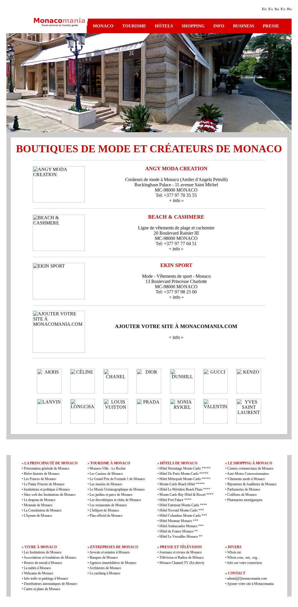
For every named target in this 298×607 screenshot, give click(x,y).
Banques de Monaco (104, 557)
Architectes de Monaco (105, 568)
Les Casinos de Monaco (106, 474)
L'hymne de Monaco (38, 516)
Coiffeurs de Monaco (242, 495)
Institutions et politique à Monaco (47, 489)
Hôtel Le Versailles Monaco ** (180, 537)
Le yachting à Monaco (105, 573)
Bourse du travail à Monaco (43, 563)
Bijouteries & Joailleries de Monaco (251, 484)
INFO (218, 26)
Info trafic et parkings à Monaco (46, 578)
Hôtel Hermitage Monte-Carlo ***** (184, 468)
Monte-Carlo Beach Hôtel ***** (182, 484)
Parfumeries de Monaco (243, 489)
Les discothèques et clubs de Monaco (115, 500)
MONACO (103, 26)
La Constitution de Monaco (42, 510)
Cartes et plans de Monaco (42, 589)
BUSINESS (243, 26)
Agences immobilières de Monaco (112, 563)
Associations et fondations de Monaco (50, 557)
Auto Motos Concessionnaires (248, 474)
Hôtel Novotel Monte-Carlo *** (181, 510)
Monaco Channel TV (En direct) (181, 563)
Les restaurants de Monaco (108, 505)
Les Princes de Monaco (40, 479)
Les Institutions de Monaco (42, 552)
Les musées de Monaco (106, 484)
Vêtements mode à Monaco (246, 479)
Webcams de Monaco (38, 573)
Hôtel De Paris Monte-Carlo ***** (183, 474)
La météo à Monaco (37, 568)
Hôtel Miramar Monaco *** (178, 521)
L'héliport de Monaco (104, 510)
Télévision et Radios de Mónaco (181, 557)
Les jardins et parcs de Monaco (111, 495)
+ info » (176, 200)
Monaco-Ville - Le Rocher (108, 468)
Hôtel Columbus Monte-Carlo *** (183, 516)
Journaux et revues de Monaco (180, 552)
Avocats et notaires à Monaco (109, 552)
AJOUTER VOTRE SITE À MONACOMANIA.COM (176, 326)
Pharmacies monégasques (244, 500)
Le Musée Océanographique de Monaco (117, 489)
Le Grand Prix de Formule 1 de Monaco (117, 479)
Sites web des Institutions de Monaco (49, 495)
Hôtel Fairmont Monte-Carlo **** (183, 505)
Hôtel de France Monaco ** (178, 531)
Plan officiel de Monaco (106, 516)
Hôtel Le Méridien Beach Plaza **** (184, 489)
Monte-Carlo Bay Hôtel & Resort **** (186, 495)
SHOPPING (193, 26)
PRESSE (271, 26)
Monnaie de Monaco (38, 505)
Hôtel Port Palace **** (175, 500)
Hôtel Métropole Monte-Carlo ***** (184, 479)
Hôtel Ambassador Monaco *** (181, 526)
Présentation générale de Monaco (46, 468)
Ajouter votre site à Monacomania (250, 584)
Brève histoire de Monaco (41, 474)
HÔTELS (164, 26)
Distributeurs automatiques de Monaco (50, 584)
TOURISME (134, 26)
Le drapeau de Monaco (39, 500)
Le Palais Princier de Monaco (44, 484)
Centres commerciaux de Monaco (250, 468)
